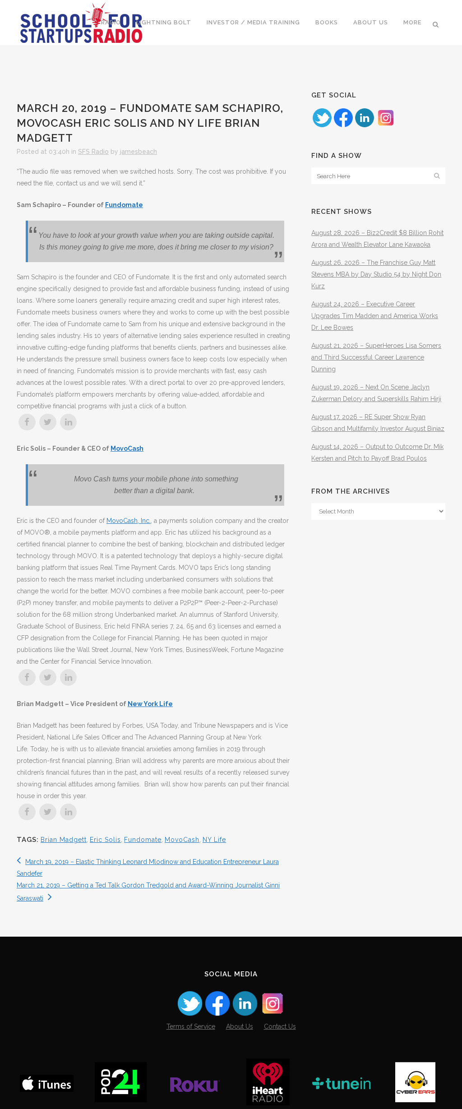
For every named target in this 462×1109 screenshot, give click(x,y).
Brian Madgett (64, 839)
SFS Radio (93, 151)
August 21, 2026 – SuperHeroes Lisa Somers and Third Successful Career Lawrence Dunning (376, 357)
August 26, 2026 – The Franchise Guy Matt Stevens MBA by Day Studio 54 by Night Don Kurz (376, 274)
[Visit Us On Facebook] (343, 125)
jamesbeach (138, 151)
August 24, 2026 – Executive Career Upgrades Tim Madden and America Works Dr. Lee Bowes (374, 315)
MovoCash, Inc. (128, 520)
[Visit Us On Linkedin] (364, 125)
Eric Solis (105, 839)
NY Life (214, 839)
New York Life (150, 703)
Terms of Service (190, 1026)
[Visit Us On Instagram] (385, 125)
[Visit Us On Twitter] (322, 125)
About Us (239, 1026)
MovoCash (182, 839)
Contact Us (280, 1026)
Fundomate (124, 204)
